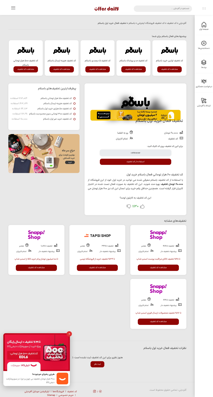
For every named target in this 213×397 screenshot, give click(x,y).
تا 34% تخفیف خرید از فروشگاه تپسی (97, 259)
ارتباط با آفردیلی (204, 105)
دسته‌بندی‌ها (204, 48)
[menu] (13, 8)
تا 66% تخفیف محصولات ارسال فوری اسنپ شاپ (158, 313)
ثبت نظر (97, 364)
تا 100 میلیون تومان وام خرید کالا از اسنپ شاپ (36, 259)
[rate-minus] (129, 207)
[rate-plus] (142, 207)
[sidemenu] (204, 8)
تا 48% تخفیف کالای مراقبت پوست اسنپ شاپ (158, 259)
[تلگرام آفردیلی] (100, 392)
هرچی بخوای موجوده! (43, 374)
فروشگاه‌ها (58, 392)
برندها (204, 67)
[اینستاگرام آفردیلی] (94, 392)
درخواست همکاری (204, 86)
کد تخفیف (72, 392)
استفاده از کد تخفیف (135, 161)
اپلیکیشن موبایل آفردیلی (36, 392)
